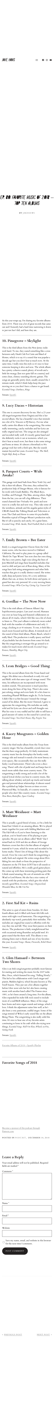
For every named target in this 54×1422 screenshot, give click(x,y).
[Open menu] (36, 60)
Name (5, 1203)
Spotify (13, 394)
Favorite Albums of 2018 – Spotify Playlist (21, 1045)
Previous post (13, 1334)
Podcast (20, 1137)
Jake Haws (8, 60)
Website (6, 1228)
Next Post (43, 1334)
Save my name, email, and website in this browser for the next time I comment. (28, 1242)
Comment (7, 1171)
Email (5, 1215)
